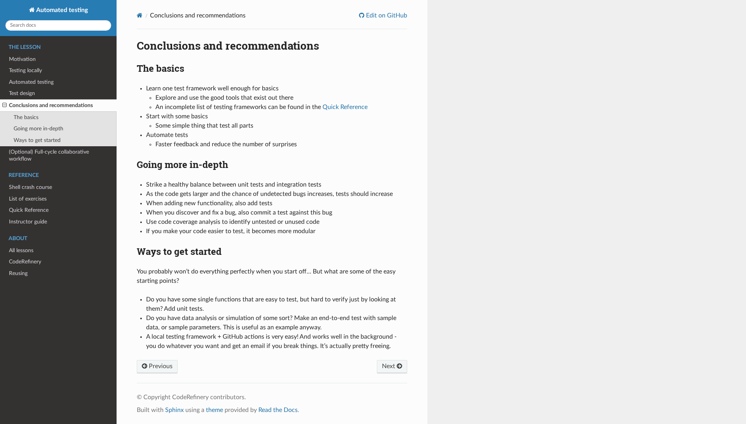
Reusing (18, 273)
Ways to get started (37, 140)
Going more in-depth (38, 129)
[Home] (140, 15)
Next (389, 366)
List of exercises (28, 199)
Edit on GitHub (385, 15)
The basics (26, 117)
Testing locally (25, 70)
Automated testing (61, 10)
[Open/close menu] (4, 105)
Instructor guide (28, 222)
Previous (160, 366)
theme (214, 410)
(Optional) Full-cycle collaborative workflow (49, 155)
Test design (22, 93)
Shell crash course (30, 187)
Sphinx (174, 410)
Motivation (22, 59)
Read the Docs (278, 410)
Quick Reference (29, 210)
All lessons (21, 250)
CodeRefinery (25, 262)
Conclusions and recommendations (51, 105)
